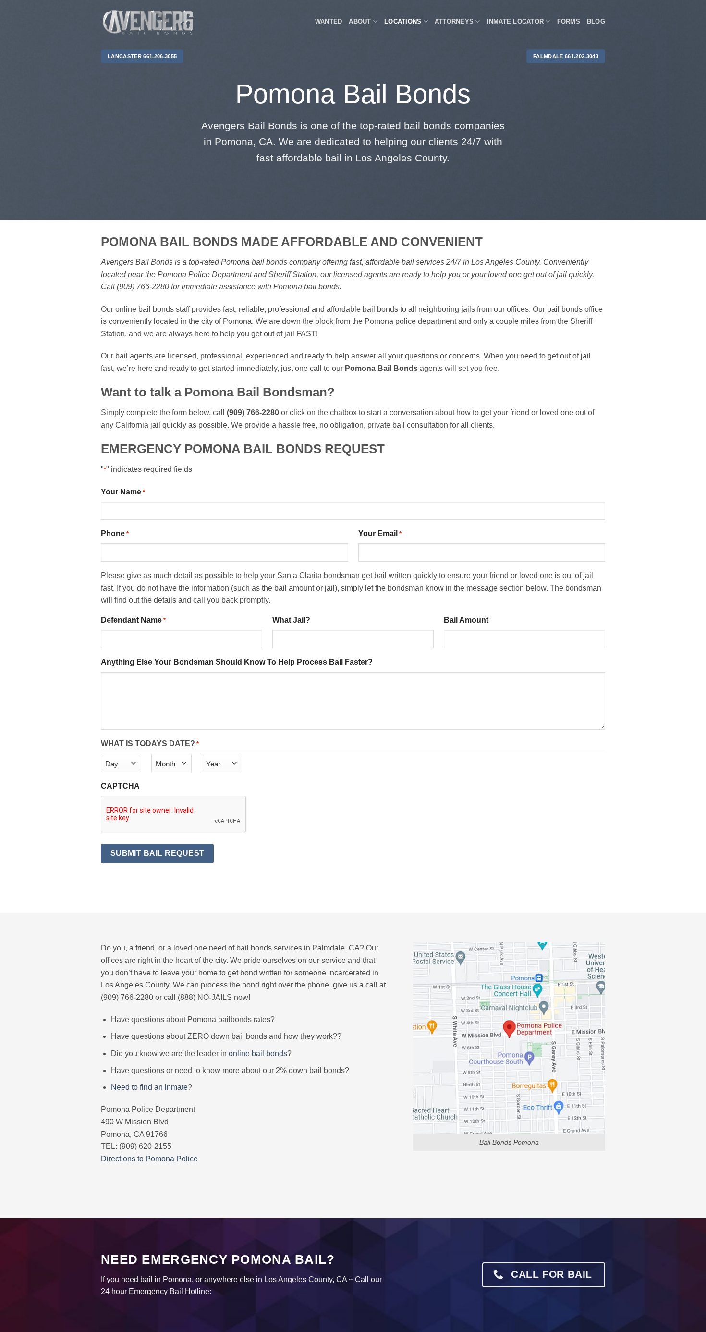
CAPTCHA (120, 786)
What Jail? (291, 620)
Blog (596, 21)
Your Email (380, 534)
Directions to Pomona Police (149, 1159)
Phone (115, 534)
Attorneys (454, 21)
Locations (402, 21)
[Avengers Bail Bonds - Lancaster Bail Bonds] (149, 21)
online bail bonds (258, 1053)
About (360, 21)
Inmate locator (515, 21)
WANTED (328, 21)
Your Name (123, 492)
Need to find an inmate (149, 1087)
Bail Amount (466, 620)
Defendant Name (133, 620)
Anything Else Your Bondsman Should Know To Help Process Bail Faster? (237, 662)
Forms (568, 21)
